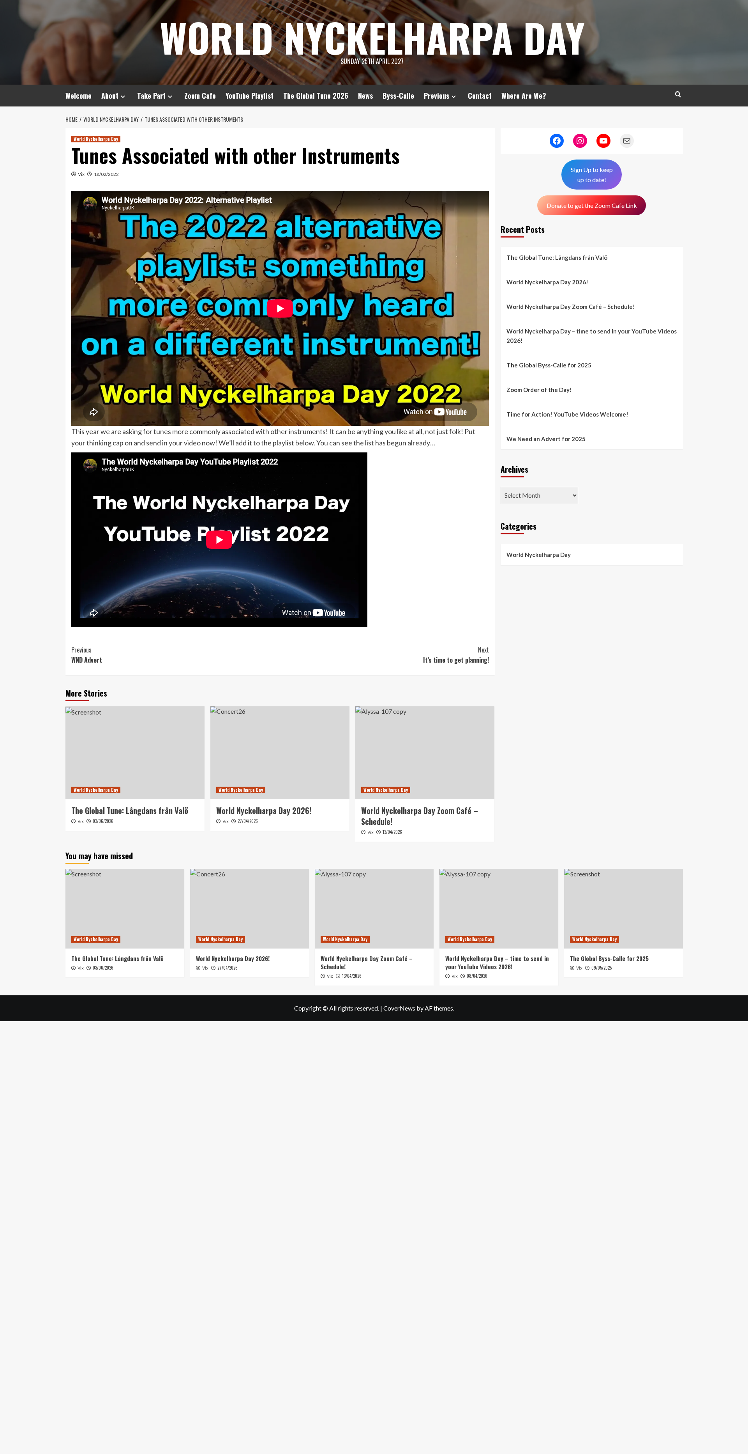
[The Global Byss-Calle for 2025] (623, 908)
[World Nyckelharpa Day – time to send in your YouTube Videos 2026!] (498, 908)
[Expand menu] (122, 96)
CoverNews (399, 1008)
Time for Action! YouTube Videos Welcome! (567, 414)
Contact (480, 95)
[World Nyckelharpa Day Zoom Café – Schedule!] (424, 752)
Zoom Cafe (200, 95)
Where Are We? (523, 95)
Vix (81, 174)
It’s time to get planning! (456, 655)
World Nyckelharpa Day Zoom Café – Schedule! (570, 306)
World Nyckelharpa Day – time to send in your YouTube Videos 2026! (591, 336)
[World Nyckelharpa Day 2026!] (279, 752)
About (109, 95)
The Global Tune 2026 (315, 95)
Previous (436, 95)
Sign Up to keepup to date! (592, 174)
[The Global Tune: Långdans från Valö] (135, 752)
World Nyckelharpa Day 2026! (547, 281)
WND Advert (86, 655)
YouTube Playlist (249, 95)
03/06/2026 (103, 821)
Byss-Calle (398, 95)
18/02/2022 (106, 174)
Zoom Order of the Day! (539, 389)
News (365, 95)
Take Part (151, 95)
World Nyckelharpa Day (372, 37)
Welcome (78, 95)
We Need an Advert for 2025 (546, 438)
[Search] (678, 94)
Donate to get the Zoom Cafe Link (592, 205)
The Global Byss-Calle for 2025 (548, 365)
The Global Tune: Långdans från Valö (129, 810)
